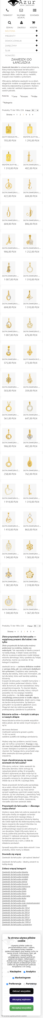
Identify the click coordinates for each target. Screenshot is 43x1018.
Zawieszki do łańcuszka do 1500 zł (16, 922)
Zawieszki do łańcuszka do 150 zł (16, 907)
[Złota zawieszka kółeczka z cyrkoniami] (29, 406)
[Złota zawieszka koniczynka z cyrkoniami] (8, 379)
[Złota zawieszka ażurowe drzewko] (8, 545)
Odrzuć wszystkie (22, 991)
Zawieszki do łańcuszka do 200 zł (16, 910)
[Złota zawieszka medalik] (29, 462)
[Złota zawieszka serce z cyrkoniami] (8, 490)
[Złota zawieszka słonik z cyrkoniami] (29, 240)
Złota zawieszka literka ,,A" (14, 248)
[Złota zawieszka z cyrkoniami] (29, 323)
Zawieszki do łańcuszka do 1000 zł (16, 919)
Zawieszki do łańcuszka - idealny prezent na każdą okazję (20, 862)
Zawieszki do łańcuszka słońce (14, 881)
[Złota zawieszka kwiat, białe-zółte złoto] (8, 573)
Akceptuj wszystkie (21, 1008)
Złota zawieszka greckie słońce (16, 609)
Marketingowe (23, 977)
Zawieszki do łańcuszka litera (14, 893)
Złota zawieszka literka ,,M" (14, 192)
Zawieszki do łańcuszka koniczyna (16, 886)
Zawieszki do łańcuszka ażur (13, 900)
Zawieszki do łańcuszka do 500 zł (16, 917)
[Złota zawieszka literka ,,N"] (29, 212)
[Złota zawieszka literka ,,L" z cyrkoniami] (29, 156)
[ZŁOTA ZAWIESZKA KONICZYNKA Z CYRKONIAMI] (29, 379)
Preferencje (15, 983)
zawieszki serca (8, 666)
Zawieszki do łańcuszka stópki (14, 905)
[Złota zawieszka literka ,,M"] (8, 184)
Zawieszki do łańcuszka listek (14, 891)
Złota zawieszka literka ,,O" (14, 220)
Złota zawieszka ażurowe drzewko (17, 554)
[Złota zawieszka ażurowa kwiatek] (29, 573)
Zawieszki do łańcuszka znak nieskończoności (21, 903)
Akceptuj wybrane (21, 999)
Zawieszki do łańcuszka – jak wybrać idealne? (21, 857)
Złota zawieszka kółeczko (14, 415)
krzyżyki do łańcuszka (11, 680)
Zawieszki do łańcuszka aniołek (15, 879)
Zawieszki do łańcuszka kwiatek (15, 876)
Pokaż (27, 110)
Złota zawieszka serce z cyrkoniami (18, 498)
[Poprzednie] (14, 114)
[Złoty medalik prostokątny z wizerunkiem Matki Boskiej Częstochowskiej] (8, 128)
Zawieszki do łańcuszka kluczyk (15, 884)
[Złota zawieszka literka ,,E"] (29, 184)
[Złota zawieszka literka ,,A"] (8, 240)
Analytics (31, 971)
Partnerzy (31, 983)
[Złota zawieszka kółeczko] (8, 406)
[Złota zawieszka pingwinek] (8, 267)
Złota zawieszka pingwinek (14, 276)
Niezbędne (15, 971)
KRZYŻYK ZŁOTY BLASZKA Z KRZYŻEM (16, 165)
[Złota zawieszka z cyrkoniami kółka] (29, 518)
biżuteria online (14, 720)
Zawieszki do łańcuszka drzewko (15, 874)
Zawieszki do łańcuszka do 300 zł (16, 912)
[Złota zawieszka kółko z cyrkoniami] (29, 267)
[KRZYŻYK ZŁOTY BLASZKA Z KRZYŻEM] (29, 128)
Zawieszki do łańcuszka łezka (14, 898)
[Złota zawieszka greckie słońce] (8, 601)
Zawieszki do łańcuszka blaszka (15, 872)
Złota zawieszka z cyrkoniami (15, 470)
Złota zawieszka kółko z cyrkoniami (18, 442)
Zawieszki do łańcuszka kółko (14, 888)
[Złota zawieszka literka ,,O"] (8, 212)
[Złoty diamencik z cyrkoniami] (29, 351)
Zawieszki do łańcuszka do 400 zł (16, 915)
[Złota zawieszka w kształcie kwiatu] (29, 545)
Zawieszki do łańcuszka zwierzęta (16, 895)
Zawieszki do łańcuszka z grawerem (17, 924)
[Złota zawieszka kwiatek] (29, 601)
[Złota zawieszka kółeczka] (8, 351)
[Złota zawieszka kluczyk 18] (29, 490)
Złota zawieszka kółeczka (13, 359)
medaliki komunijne (29, 680)
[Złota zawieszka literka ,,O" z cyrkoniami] (8, 295)
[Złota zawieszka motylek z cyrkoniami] (29, 295)
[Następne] (32, 114)
